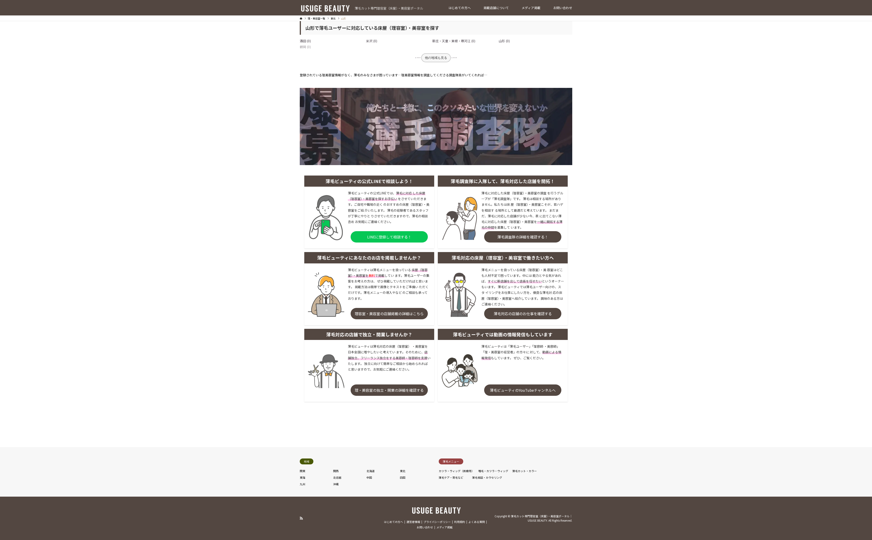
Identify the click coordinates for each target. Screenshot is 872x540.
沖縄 (336, 484)
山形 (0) (504, 40)
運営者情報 (413, 522)
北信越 (337, 477)
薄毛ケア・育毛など (451, 477)
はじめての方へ (459, 7)
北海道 (371, 471)
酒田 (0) (305, 40)
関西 (336, 471)
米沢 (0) (371, 40)
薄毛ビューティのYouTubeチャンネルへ (523, 390)
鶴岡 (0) (305, 46)
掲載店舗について (496, 7)
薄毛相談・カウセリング (487, 477)
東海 (302, 477)
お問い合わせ (562, 7)
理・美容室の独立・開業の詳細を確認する (389, 390)
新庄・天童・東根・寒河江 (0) (453, 40)
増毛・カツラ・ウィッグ (493, 471)
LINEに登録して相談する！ (389, 237)
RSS (301, 518)
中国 (369, 477)
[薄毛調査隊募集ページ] (436, 163)
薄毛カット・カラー (524, 471)
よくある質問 (476, 522)
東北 (402, 471)
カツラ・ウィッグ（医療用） (456, 471)
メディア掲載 (531, 7)
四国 (402, 477)
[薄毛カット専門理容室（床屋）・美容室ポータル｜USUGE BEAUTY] (436, 511)
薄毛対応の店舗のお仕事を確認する (523, 313)
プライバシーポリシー (437, 522)
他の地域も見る (436, 57)
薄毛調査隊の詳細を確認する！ (522, 237)
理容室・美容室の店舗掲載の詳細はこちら (389, 313)
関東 (302, 471)
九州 (302, 484)
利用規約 (459, 522)
